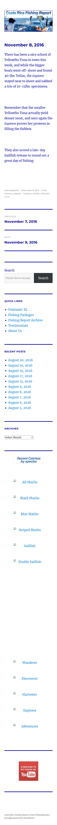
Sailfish (36, 193)
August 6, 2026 (19, 402)
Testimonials (18, 325)
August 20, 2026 (20, 360)
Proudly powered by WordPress (19, 818)
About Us (15, 331)
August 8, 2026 (19, 392)
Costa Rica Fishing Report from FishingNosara (26, 815)
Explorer (27, 193)
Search (9, 270)
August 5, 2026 (19, 408)
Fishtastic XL (18, 309)
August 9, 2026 (19, 387)
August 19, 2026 (20, 365)
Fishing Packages (21, 315)
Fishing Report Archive (25, 320)
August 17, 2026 (20, 376)
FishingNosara (11, 190)
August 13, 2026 (20, 381)
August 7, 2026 (19, 397)
